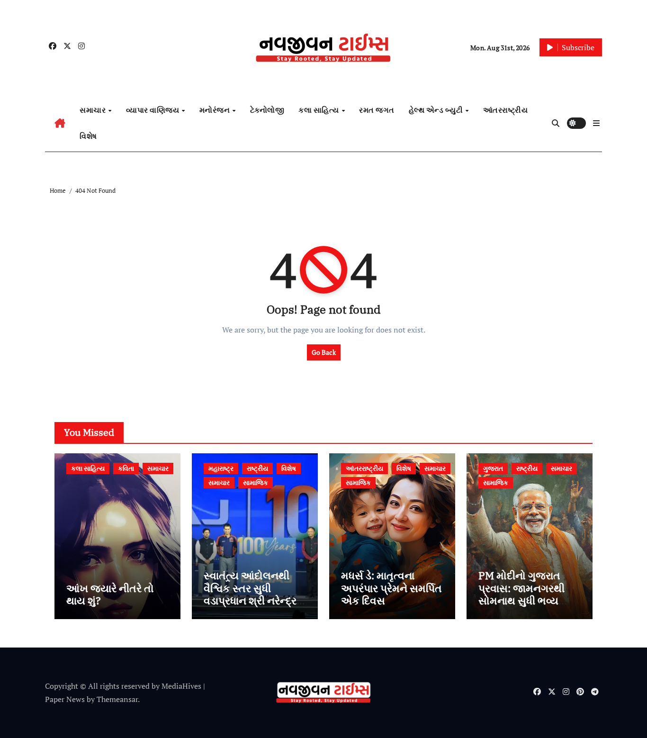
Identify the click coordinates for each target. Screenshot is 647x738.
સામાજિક (255, 482)
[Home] (59, 123)
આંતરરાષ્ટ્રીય (505, 110)
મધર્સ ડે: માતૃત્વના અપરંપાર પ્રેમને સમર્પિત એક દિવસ (391, 587)
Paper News (65, 699)
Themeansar (117, 699)
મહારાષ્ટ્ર (221, 468)
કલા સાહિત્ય (319, 110)
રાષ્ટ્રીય (257, 468)
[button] (596, 123)
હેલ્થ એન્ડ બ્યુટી (437, 110)
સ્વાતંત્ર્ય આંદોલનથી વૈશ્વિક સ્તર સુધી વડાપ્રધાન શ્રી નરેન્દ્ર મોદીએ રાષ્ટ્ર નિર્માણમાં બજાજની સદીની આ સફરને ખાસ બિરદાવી (251, 606)
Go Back (324, 352)
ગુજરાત (493, 468)
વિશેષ (88, 136)
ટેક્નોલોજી (267, 110)
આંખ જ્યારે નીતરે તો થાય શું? (110, 594)
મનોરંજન (215, 110)
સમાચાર (94, 110)
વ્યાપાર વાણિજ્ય (153, 110)
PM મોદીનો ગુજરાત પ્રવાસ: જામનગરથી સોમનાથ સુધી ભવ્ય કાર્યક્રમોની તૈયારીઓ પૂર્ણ (525, 600)
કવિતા (126, 468)
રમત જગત (377, 110)
